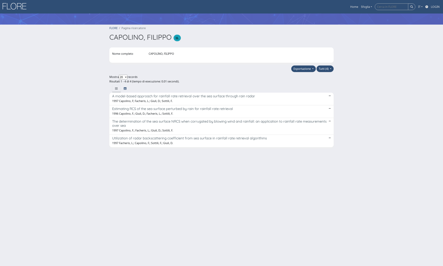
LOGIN (435, 7)
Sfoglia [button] (365, 7)
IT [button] (419, 7)
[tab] (116, 88)
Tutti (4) (324, 69)
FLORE (113, 28)
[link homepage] (15, 6)
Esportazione (302, 69)
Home (354, 7)
